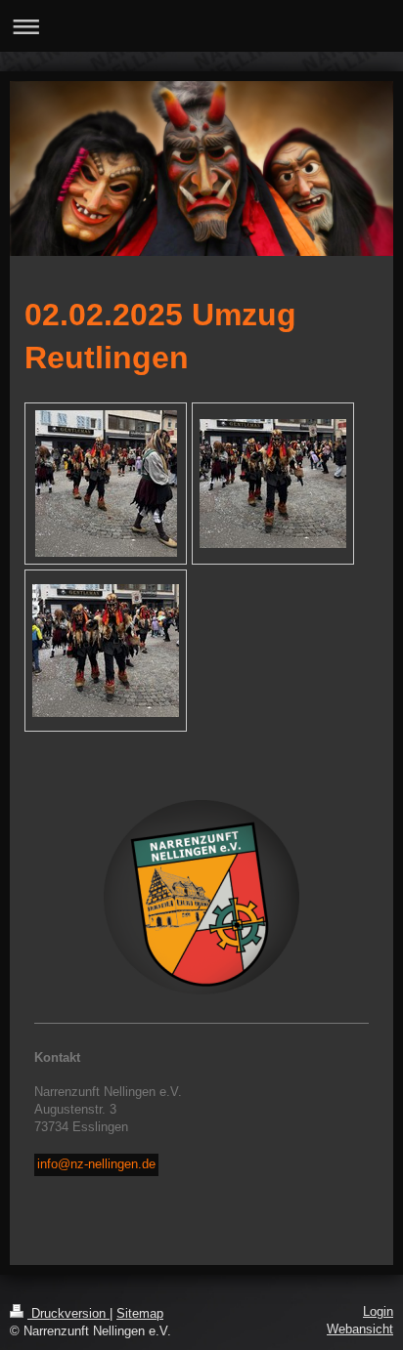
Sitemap (139, 1314)
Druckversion (68, 1314)
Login (378, 1312)
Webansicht (360, 1329)
